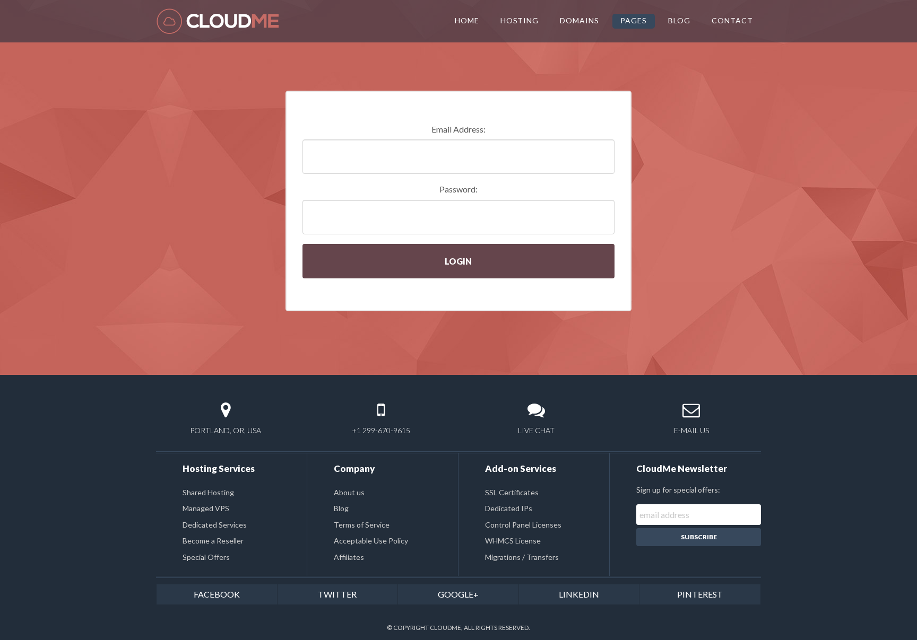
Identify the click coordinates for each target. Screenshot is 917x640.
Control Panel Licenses (523, 524)
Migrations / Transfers (522, 557)
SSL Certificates (512, 492)
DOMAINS (579, 20)
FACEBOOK (217, 594)
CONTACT (732, 20)
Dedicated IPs (508, 508)
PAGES (633, 20)
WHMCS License (513, 540)
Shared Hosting (208, 492)
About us (349, 492)
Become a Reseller (213, 540)
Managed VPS (206, 508)
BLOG (679, 20)
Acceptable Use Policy (371, 540)
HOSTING (519, 20)
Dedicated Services (215, 524)
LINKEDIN (579, 594)
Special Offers (206, 557)
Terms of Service (362, 524)
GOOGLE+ (458, 594)
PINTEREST (700, 594)
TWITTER (337, 594)
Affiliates (349, 557)
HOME (467, 20)
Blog (341, 508)
